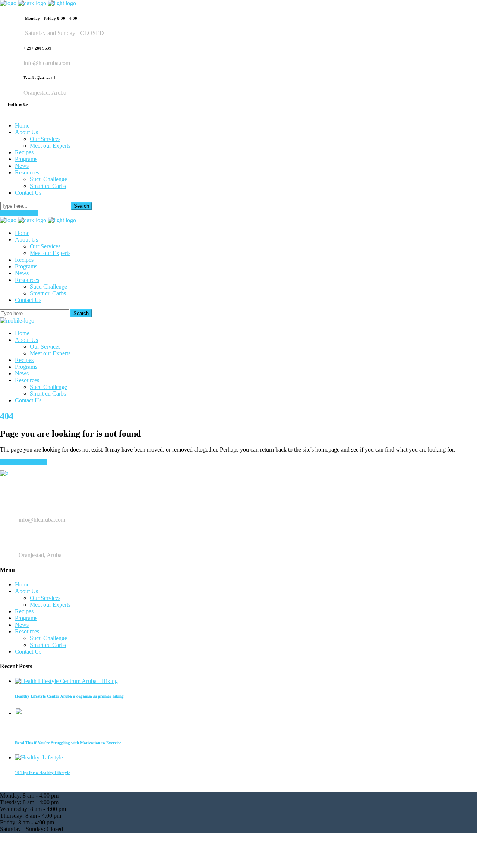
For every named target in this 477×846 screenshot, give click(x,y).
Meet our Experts (50, 604)
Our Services (45, 598)
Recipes (24, 611)
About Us (26, 591)
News (22, 625)
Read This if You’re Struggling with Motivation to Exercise (68, 742)
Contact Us (28, 651)
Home (22, 584)
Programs (26, 618)
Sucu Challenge (48, 638)
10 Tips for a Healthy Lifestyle (42, 772)
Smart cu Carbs (48, 645)
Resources (27, 631)
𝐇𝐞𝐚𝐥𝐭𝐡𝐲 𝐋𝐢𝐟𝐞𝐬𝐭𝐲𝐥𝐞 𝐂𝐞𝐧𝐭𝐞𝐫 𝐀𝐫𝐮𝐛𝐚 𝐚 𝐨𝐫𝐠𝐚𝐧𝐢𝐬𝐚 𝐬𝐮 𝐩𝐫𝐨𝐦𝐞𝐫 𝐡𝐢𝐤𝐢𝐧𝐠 (69, 696)
